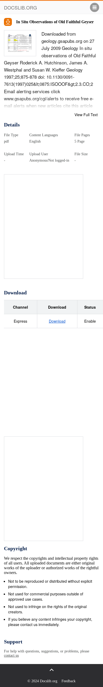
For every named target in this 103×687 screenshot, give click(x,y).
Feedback (69, 681)
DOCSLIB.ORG (20, 7)
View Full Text (86, 114)
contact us (11, 655)
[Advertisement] (51, 226)
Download (57, 321)
